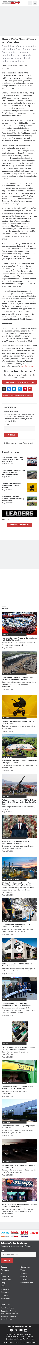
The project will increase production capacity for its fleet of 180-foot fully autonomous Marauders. (19, 684)
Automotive (7, 718)
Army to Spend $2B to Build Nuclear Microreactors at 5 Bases (16, 842)
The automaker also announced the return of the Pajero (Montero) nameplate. (19, 1171)
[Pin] (25, 389)
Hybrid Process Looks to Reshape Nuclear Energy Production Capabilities (18, 1048)
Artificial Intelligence (11, 879)
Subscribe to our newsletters (19, 382)
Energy (5, 837)
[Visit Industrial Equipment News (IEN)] (24, 1233)
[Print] (4, 389)
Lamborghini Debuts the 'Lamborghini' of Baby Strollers (11, 485)
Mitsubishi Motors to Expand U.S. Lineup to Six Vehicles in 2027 (18, 1166)
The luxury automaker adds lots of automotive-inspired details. (19, 727)
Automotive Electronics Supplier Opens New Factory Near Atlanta (13, 499)
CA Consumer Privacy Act (16, 1339)
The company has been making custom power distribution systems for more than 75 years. (18, 970)
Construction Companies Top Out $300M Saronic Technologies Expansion (13, 472)
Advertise (28, 1334)
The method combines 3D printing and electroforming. (15, 1053)
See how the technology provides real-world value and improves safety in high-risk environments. (18, 890)
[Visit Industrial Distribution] (5, 1236)
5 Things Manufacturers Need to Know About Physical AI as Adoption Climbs (17, 884)
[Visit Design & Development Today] (5, 1233)
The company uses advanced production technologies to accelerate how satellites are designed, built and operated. (18, 1010)
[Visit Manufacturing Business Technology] (24, 1236)
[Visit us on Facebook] (11, 1330)
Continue (10, 435)
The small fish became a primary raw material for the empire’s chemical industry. (18, 644)
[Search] (30, 3)
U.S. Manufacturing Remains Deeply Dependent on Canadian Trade (16, 926)
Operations (7, 634)
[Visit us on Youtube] (21, 1330)
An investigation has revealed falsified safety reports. (18, 808)
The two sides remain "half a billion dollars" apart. (14, 1092)
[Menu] (35, 3)
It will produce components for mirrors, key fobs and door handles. (19, 767)
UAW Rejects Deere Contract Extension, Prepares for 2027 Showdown (17, 1087)
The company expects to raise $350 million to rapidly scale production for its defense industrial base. (18, 1211)
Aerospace (6, 796)
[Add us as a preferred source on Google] (30, 389)
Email (3, 1250)
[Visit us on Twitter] (16, 1330)
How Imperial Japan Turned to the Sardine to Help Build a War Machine (13, 459)
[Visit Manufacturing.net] (14, 1236)
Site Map (30, 1339)
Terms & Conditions (27, 1337)
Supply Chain (7, 921)
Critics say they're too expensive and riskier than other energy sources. (18, 847)
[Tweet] (20, 389)
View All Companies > (19, 525)
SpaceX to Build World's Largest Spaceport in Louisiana (18, 1127)
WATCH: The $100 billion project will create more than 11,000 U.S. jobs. (17, 1132)
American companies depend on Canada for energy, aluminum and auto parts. (17, 930)
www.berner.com (27, 366)
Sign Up (7, 1260)
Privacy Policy (13, 1337)
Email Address (9, 425)
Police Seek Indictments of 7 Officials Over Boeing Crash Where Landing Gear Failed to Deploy (19, 802)
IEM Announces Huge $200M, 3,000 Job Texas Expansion (17, 965)
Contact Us (19, 1334)
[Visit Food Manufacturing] (15, 1233)
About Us (10, 1334)
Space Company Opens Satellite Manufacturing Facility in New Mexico (16, 1004)
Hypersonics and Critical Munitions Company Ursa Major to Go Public (19, 1205)
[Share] (9, 389)
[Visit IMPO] (34, 1233)
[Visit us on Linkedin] (25, 1330)
